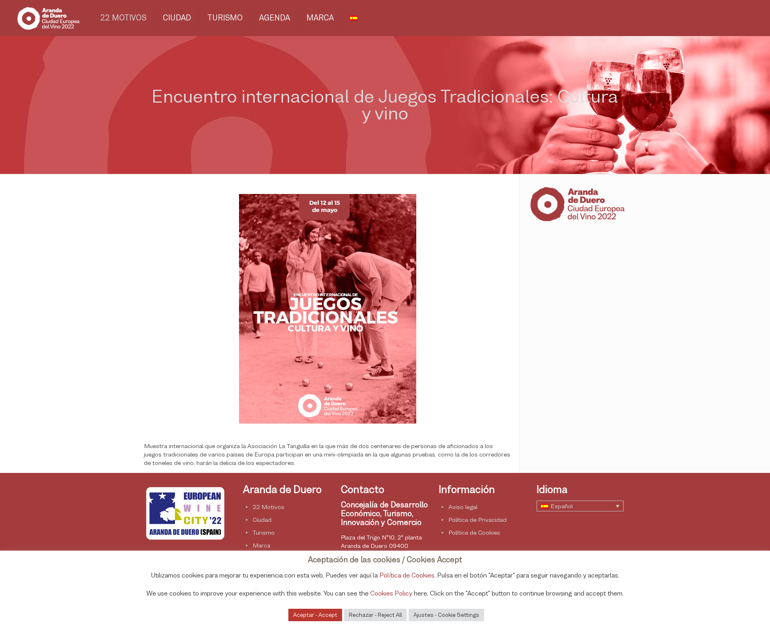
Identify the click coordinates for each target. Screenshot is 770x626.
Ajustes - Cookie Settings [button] (446, 615)
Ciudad (262, 519)
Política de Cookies (474, 532)
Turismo (264, 532)
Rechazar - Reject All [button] (375, 615)
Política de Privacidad (477, 519)
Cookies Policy (391, 593)
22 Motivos (268, 506)
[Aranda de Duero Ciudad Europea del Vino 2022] (48, 18)
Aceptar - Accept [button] (315, 615)
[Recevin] (185, 540)
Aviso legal (462, 506)
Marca (261, 545)
